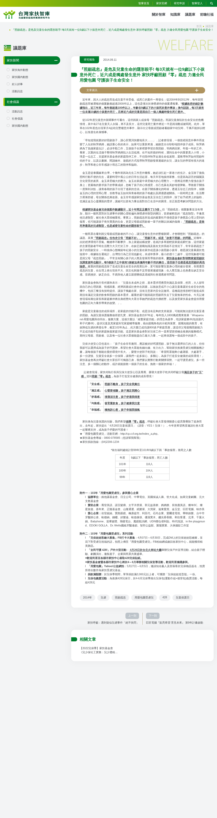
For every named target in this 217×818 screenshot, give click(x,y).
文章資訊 (91, 90)
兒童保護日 (182, 597)
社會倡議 (13, 102)
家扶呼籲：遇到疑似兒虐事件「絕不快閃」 (113, 622)
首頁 (199, 26)
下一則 (153, 615)
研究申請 (179, 3)
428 (164, 597)
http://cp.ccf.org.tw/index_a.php (138, 433)
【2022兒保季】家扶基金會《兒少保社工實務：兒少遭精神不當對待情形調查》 (99, 650)
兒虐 (103, 597)
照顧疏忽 (120, 597)
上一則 (132, 615)
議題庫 (190, 14)
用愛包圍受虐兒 (144, 597)
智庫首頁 (143, 3)
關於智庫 (158, 14)
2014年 (87, 597)
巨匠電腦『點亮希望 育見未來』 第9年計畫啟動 (174, 622)
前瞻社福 (207, 14)
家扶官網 (161, 3)
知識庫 (175, 14)
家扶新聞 (13, 60)
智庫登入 (197, 3)
